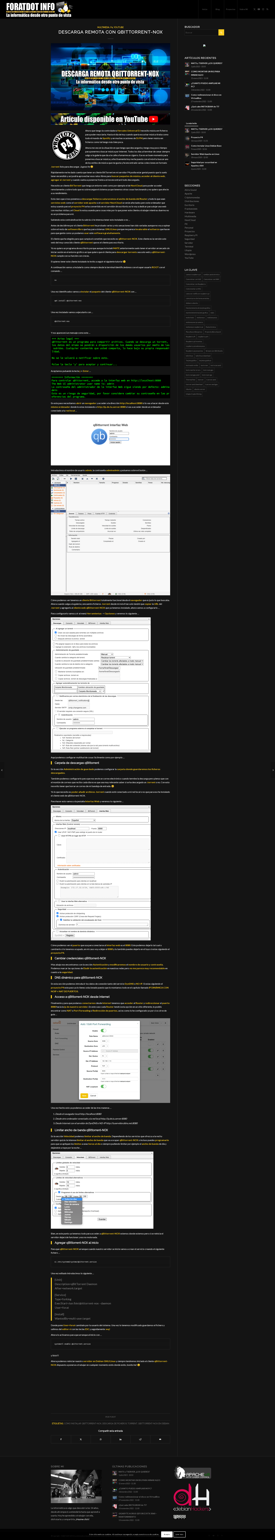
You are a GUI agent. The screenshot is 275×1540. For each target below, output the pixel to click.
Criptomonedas (192, 197)
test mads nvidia (192, 365)
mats (212, 313)
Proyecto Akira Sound (213, 332)
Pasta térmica (211, 327)
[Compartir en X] (81, 1439)
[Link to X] (254, 9)
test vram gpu (208, 370)
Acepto (167, 1534)
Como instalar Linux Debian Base (206, 146)
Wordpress (190, 254)
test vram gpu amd (192, 375)
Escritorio (189, 205)
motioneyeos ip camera (194, 322)
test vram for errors (193, 370)
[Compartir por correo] (160, 1439)
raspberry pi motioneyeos (195, 346)
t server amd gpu (211, 384)
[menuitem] (204, 9)
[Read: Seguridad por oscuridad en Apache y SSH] (187, 163)
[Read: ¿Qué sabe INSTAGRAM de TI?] (187, 107)
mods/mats (190, 317)
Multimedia (103, 27)
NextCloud (190, 220)
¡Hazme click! (82, 1519)
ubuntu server (199, 389)
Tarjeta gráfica (191, 360)
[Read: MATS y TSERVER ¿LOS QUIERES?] (187, 64)
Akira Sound (191, 189)
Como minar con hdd (193, 279)
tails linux (189, 356)
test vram (204, 365)
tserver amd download (194, 384)
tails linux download (203, 356)
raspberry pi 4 (203, 337)
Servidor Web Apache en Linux (205, 154)
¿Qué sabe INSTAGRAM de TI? (205, 106)
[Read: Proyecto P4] (187, 138)
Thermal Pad (190, 380)
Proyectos (190, 231)
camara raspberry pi (193, 274)
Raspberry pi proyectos (194, 351)
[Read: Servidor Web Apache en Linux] (187, 155)
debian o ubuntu (192, 303)
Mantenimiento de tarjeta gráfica (198, 308)
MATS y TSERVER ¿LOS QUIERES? (206, 63)
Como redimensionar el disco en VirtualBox (139, 1497)
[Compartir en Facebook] (61, 1439)
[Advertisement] (110, 1389)
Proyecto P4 (197, 137)
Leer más (179, 1534)
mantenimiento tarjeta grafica (197, 313)
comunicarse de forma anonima (197, 298)
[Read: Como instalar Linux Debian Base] (187, 147)
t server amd (211, 380)
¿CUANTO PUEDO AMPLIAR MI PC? (135, 1488)
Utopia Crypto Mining (193, 394)
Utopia (188, 250)
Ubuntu (188, 389)
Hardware (190, 212)
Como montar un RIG (193, 289)
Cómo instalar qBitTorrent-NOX (82, 1423)
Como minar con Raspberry (196, 284)
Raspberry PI (191, 235)
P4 (111, 27)
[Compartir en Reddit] (140, 1439)
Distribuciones (192, 201)
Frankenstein (191, 208)
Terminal (189, 246)
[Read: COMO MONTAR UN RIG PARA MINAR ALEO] (187, 72)
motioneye (201, 317)
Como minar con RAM (211, 279)
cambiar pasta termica (211, 274)
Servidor (189, 242)
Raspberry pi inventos (194, 341)
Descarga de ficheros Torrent (119, 1423)
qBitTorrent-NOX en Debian (153, 1423)
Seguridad (190, 238)
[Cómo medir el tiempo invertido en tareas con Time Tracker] (273, 770)
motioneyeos (212, 317)
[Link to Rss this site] (267, 9)
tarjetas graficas (205, 360)
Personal (189, 227)
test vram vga (207, 375)
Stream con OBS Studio (214, 351)
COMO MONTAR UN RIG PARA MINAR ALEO (139, 1480)
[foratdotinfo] (39, 9)
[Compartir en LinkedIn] (120, 1439)
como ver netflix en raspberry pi (197, 294)
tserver (201, 380)
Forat (113, 1417)
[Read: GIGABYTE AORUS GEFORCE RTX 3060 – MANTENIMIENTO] (114, 1514)
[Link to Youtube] (259, 9)
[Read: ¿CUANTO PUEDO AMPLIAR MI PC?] (187, 84)
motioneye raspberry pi (194, 327)
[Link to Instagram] (263, 9)
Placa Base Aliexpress (194, 332)
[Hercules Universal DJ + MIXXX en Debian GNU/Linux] (2, 770)
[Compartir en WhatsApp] (101, 1439)
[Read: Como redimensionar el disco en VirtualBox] (187, 96)
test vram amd (216, 365)
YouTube (119, 27)
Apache (188, 193)
